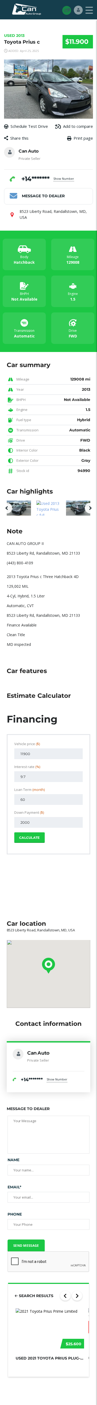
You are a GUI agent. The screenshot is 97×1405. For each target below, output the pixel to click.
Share (57, 149)
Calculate (29, 838)
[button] (6, 508)
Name (13, 1159)
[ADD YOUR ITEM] (66, 10)
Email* (14, 1187)
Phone (15, 1214)
